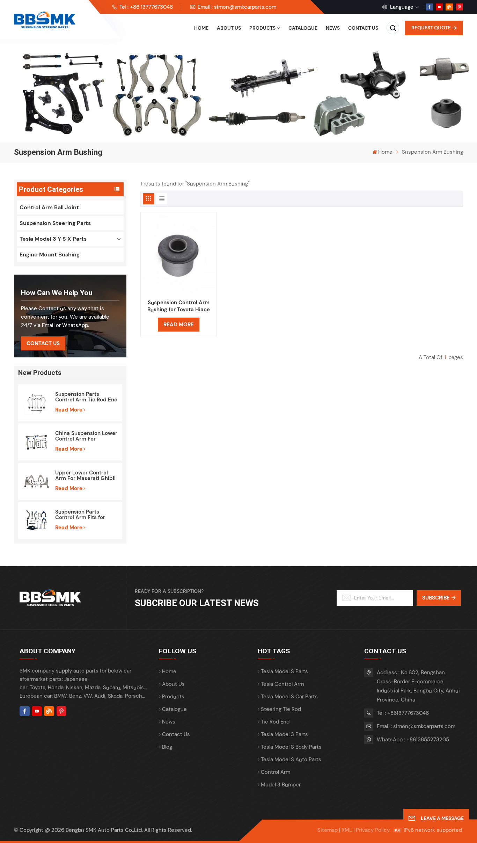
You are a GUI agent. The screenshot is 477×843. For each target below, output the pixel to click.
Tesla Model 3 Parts (284, 734)
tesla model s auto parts (291, 759)
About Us (229, 28)
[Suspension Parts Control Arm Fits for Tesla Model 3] (36, 520)
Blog (167, 746)
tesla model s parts (284, 671)
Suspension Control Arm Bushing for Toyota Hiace (178, 306)
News (333, 28)
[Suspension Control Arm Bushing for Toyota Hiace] (178, 254)
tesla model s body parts (291, 746)
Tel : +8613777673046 (403, 713)
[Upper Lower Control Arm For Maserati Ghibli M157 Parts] (36, 481)
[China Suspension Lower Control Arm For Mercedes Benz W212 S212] (36, 442)
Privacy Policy (373, 830)
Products (262, 28)
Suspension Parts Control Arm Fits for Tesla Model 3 (80, 514)
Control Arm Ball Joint (49, 207)
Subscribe (436, 597)
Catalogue (302, 28)
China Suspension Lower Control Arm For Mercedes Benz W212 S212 (86, 436)
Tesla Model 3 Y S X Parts (53, 238)
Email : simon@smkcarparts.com (237, 6)
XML (347, 830)
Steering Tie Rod (281, 709)
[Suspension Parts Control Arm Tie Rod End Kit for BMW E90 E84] (36, 402)
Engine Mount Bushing (50, 254)
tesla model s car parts (289, 696)
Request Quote (431, 27)
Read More (68, 409)
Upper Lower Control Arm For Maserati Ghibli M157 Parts (85, 475)
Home (201, 28)
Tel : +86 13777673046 (146, 6)
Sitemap (327, 830)
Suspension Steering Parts (55, 223)
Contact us (363, 28)
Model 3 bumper (281, 784)
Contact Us (43, 343)
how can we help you (57, 293)
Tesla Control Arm (282, 684)
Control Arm (275, 772)
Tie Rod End (275, 721)
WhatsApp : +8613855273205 (413, 739)
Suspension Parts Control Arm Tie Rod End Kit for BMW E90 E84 (86, 396)
